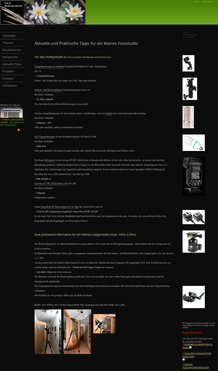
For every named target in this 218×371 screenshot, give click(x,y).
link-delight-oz (44, 178)
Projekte (13, 72)
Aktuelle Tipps (13, 65)
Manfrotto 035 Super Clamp (87, 267)
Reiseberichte (13, 50)
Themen (8, 43)
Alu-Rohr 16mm (45, 272)
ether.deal (41, 146)
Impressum (207, 1)
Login (196, 1)
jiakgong (41, 122)
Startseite (9, 36)
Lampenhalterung (45, 75)
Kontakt (8, 78)
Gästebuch (10, 85)
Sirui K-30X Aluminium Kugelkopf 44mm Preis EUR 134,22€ (67, 211)
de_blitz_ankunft (45, 99)
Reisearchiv (13, 57)
